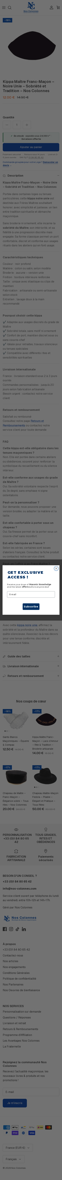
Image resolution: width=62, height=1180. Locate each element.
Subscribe (31, 606)
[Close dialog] (56, 568)
